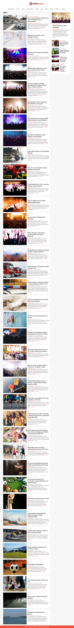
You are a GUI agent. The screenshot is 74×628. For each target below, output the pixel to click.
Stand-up (64, 56)
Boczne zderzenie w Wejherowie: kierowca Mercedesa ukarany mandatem (55, 43)
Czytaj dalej (41, 28)
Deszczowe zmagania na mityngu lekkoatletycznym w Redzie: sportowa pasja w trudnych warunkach (15, 88)
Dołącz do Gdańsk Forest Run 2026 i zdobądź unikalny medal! (15, 204)
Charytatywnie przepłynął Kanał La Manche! (15, 616)
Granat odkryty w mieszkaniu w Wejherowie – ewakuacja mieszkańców (55, 67)
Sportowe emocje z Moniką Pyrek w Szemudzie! (15, 221)
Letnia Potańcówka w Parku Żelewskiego (61, 18)
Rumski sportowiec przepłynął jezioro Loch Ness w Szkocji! (15, 550)
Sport (28, 16)
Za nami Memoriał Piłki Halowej (15, 567)
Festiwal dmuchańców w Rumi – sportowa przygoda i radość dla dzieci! (15, 188)
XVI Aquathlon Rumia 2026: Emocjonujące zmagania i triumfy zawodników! (15, 253)
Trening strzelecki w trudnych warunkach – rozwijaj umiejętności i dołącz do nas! (15, 286)
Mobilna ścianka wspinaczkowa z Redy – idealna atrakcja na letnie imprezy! (15, 72)
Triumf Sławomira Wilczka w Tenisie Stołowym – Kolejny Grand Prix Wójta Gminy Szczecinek (15, 385)
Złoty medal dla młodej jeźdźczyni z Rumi (15, 501)
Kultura (54, 24)
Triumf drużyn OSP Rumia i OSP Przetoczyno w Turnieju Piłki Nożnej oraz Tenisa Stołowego (15, 484)
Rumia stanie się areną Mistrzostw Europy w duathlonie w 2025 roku (15, 402)
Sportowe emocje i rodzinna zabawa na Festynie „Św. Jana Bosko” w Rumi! (15, 369)
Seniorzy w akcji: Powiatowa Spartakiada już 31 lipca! (15, 55)
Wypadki (64, 40)
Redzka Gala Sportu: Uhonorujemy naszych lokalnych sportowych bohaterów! (15, 237)
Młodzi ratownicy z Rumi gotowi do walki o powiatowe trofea (15, 270)
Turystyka (32, 16)
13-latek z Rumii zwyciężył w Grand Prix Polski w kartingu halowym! (15, 534)
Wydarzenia (36, 16)
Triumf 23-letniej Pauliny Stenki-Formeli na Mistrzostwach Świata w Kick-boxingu (15, 467)
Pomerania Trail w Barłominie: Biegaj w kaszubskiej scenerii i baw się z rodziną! (15, 336)
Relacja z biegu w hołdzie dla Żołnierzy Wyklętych (15, 600)
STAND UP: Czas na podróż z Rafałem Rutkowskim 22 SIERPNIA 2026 (55, 59)
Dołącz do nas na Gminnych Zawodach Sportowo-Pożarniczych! (15, 171)
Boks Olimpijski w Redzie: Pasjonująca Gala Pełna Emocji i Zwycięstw (15, 105)
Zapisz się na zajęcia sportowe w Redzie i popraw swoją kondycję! (15, 303)
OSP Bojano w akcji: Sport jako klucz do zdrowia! (15, 319)
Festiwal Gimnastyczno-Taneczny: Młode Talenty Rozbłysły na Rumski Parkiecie (15, 122)
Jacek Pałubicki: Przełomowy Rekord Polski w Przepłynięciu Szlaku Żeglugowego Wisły (15, 518)
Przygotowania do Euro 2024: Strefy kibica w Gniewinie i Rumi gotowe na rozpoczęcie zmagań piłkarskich (15, 418)
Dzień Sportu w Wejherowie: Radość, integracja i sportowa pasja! (15, 138)
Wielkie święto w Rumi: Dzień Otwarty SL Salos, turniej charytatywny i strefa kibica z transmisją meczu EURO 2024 (15, 434)
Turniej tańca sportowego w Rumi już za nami (15, 583)
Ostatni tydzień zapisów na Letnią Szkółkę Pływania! (15, 155)
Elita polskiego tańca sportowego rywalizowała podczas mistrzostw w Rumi (15, 451)
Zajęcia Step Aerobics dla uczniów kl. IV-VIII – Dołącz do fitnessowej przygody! (15, 352)
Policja (61, 40)
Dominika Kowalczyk (30, 38)
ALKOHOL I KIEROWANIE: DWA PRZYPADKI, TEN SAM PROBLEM (55, 51)
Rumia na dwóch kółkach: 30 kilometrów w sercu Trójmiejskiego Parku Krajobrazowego (15, 22)
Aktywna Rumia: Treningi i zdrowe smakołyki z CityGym (15, 39)
